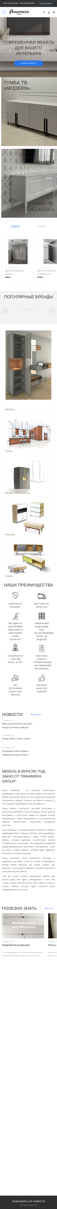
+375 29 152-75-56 (10, 3)
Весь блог (49, 908)
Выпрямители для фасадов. (16, 944)
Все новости (36, 714)
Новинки (15, 226)
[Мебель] (28, 365)
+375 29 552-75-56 (26, 3)
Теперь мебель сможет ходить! (16, 738)
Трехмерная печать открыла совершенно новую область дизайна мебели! (15, 754)
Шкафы (41, 226)
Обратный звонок (45, 3)
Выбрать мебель (28, 63)
